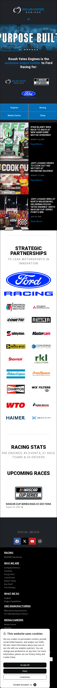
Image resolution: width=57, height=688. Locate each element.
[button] (28, 19)
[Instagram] (40, 541)
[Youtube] (32, 541)
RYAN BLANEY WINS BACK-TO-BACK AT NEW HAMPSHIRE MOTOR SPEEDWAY (41, 131)
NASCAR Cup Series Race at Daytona (28, 503)
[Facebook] (17, 541)
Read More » (37, 144)
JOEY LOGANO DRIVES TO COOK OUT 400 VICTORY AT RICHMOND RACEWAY (42, 167)
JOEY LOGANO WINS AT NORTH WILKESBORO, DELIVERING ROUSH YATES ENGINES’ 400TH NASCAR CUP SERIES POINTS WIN (43, 205)
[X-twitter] (24, 541)
